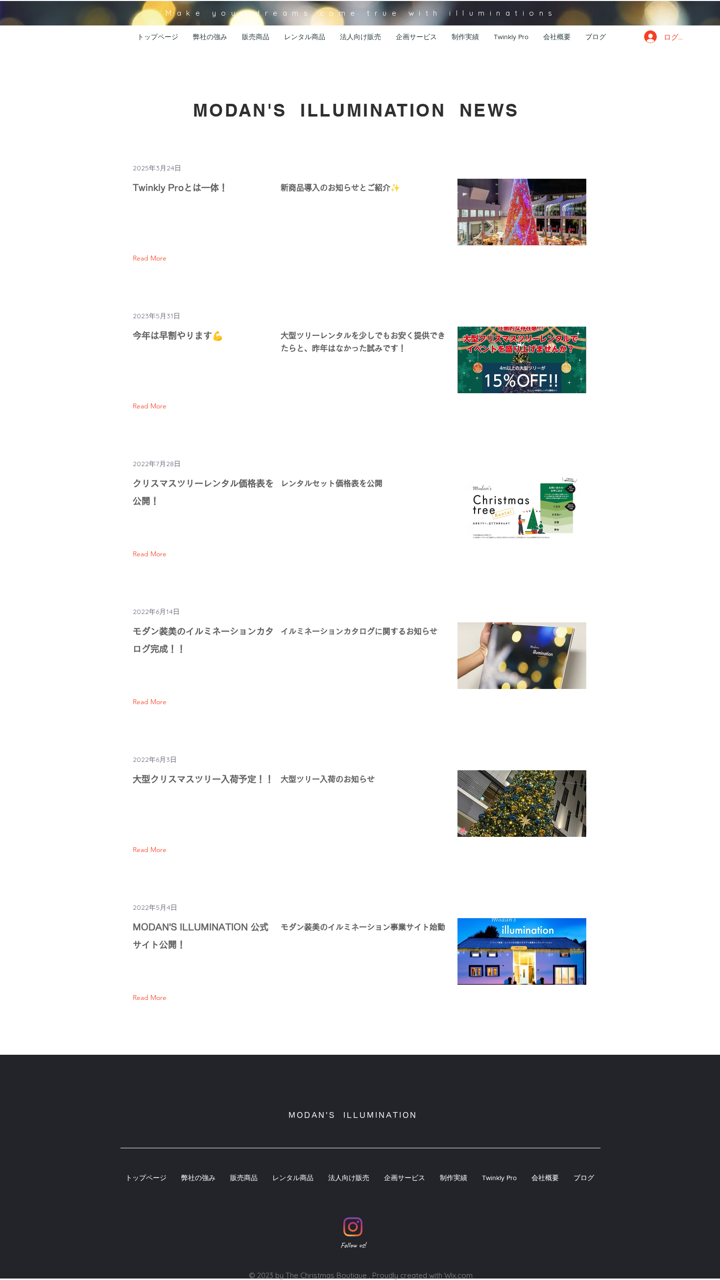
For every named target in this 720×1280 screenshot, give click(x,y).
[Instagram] (352, 1226)
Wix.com (458, 1275)
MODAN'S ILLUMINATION (352, 1115)
